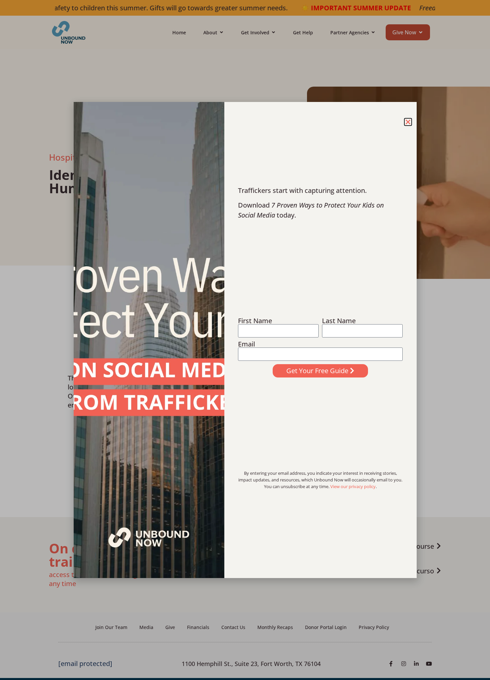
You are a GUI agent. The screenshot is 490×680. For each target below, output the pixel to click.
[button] (408, 122)
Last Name (339, 321)
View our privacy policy (353, 486)
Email (246, 344)
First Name (255, 321)
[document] (245, 340)
